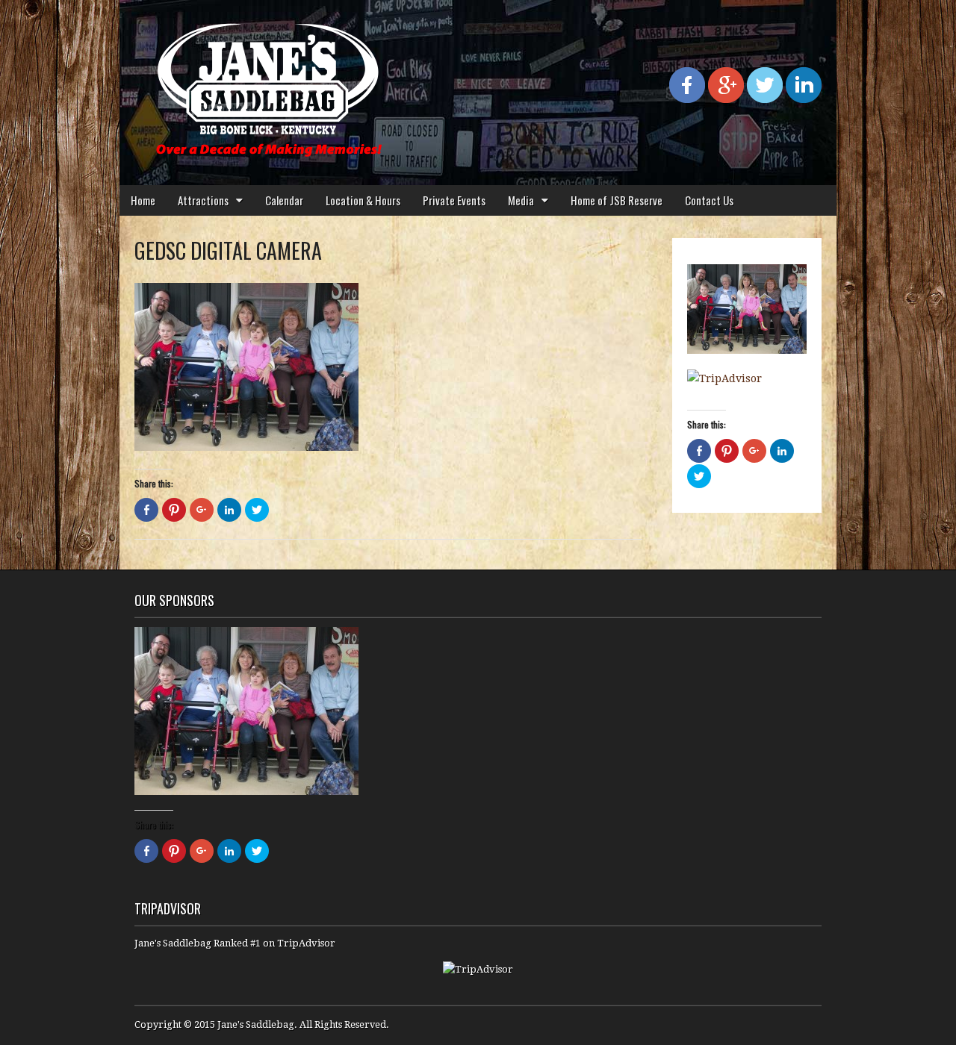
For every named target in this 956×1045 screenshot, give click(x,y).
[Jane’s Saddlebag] (269, 81)
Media (521, 200)
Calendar (284, 200)
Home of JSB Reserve (616, 200)
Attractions (203, 200)
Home (143, 200)
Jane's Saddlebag (255, 1024)
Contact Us (709, 200)
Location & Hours (363, 200)
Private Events (454, 200)
